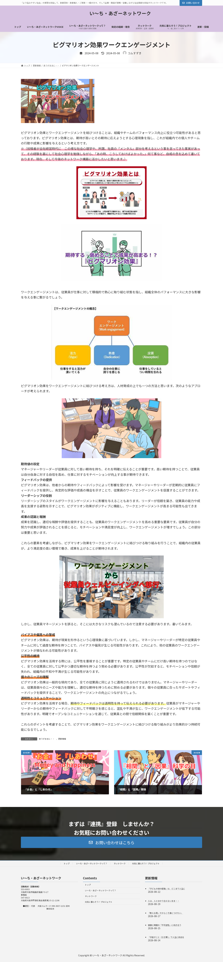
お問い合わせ (193, 2)
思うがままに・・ (47, 738)
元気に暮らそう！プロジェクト (145, 863)
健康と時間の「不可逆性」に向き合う (164, 925)
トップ (67, 863)
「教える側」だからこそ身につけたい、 (165, 912)
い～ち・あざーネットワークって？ (91, 863)
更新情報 (62, 738)
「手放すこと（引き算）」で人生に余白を (166, 937)
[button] (111, 842)
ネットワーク (120, 863)
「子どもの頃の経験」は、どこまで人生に (166, 888)
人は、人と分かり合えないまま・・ (163, 900)
